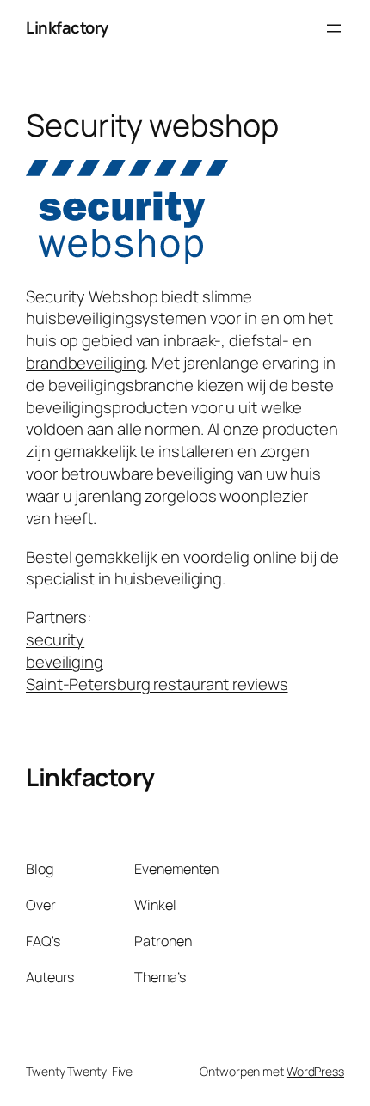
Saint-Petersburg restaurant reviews (157, 684)
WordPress (315, 1071)
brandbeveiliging (85, 362)
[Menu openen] (334, 28)
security (55, 639)
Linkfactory (67, 27)
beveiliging (64, 662)
